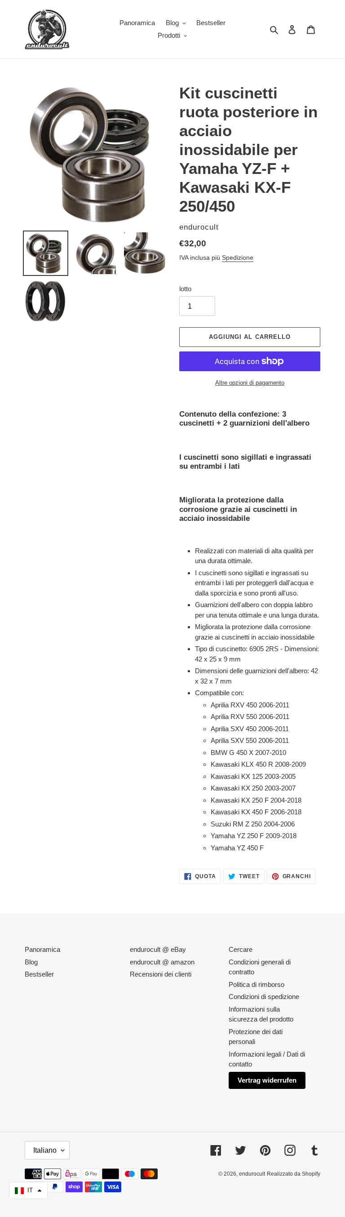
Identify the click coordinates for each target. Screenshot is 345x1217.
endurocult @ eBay (158, 949)
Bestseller (39, 974)
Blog (31, 962)
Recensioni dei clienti (160, 974)
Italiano (45, 1150)
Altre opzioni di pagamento (249, 382)
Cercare (240, 949)
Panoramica (42, 949)
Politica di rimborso (256, 984)
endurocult (252, 1174)
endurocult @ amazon (162, 962)
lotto (185, 289)
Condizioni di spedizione (264, 996)
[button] (28, 1190)
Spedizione (237, 257)
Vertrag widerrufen (267, 1080)
